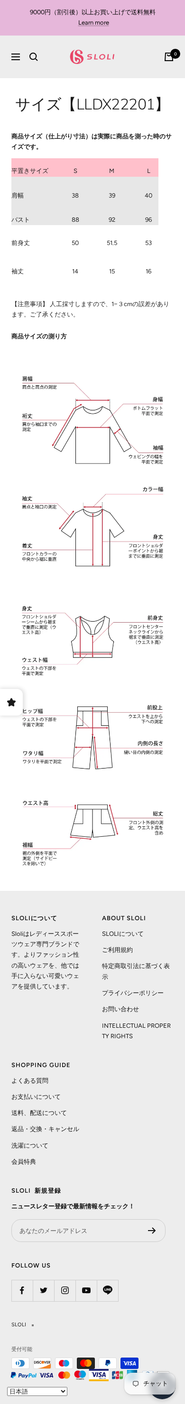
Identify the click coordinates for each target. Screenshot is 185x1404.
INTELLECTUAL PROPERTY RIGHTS (136, 1031)
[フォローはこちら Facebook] (22, 1290)
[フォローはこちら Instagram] (64, 1290)
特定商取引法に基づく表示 (136, 971)
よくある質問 (29, 1080)
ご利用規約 (117, 949)
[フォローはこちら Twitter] (43, 1290)
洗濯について (29, 1145)
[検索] (33, 57)
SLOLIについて (123, 933)
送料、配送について (39, 1112)
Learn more (93, 22)
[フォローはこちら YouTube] (86, 1290)
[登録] (152, 1230)
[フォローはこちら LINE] (107, 1290)
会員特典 (23, 1161)
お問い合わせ (120, 1009)
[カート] (169, 57)
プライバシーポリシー (133, 992)
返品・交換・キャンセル (45, 1128)
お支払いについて (36, 1096)
